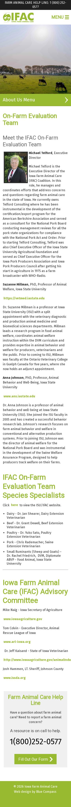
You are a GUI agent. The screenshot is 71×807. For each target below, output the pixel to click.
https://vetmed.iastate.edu (24, 298)
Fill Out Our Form (33, 759)
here (14, 505)
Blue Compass (46, 792)
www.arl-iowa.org (17, 642)
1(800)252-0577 (36, 741)
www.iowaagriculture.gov (23, 619)
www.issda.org (15, 678)
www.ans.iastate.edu (19, 396)
